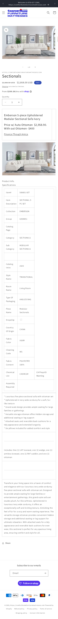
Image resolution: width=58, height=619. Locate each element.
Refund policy (19, 609)
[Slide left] (23, 67)
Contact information (37, 613)
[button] (3, 13)
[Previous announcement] (3, 4)
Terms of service (46, 609)
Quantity (5, 97)
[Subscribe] (45, 573)
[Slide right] (35, 67)
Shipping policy (21, 613)
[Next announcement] (55, 4)
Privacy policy (32, 609)
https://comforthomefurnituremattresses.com (27, 605)
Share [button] (8, 543)
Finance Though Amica (16, 134)
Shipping (5, 86)
